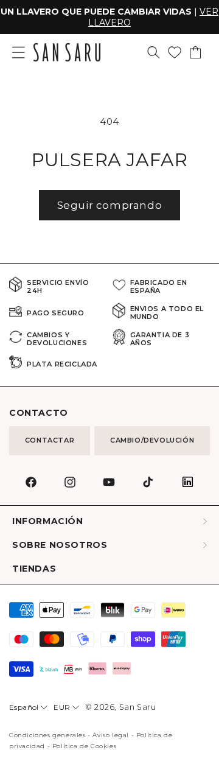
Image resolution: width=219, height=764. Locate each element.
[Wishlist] (174, 52)
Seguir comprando (109, 205)
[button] (153, 52)
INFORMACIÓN (47, 521)
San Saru (137, 707)
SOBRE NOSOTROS (59, 545)
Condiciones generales (47, 735)
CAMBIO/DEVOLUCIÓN (152, 440)
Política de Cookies (84, 746)
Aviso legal (110, 735)
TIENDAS (34, 569)
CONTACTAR (49, 440)
